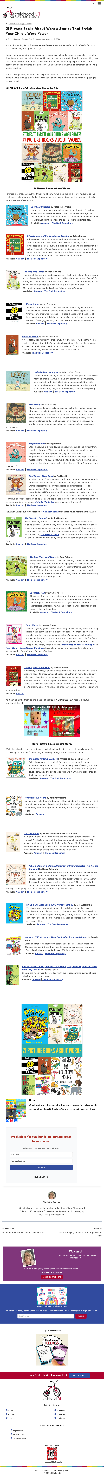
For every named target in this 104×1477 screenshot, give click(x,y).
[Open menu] (99, 3)
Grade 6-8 (61, 1418)
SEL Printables (18, 1435)
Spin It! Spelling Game (56, 1109)
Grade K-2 (61, 1410)
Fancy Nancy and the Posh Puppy (77, 645)
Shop (53, 1471)
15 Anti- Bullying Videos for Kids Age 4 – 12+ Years (80, 1232)
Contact (45, 1471)
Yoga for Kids (18, 1431)
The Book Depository (62, 223)
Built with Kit (41, 1177)
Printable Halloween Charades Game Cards (23, 1230)
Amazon (45, 223)
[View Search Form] (94, 3)
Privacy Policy (63, 1471)
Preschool (11, 1418)
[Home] (6, 24)
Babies (10, 1410)
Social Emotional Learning (52, 1425)
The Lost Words (31, 833)
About (37, 1471)
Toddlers (11, 1414)
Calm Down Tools (19, 1438)
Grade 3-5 (61, 1414)
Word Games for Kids (47, 88)
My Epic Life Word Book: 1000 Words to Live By (49, 905)
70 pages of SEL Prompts (52, 1462)
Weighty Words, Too (45, 502)
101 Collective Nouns (35, 798)
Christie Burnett (14, 39)
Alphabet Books (51, 512)
